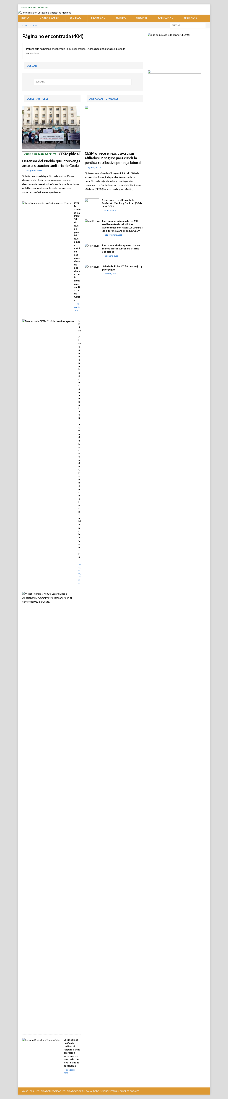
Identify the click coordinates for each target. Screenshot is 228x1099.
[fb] (193, 7)
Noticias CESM (49, 18)
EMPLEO (121, 18)
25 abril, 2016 (110, 273)
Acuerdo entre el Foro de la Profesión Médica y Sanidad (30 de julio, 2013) (122, 203)
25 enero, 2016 (111, 256)
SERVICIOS (190, 18)
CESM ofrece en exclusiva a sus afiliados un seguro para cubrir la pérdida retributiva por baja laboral (113, 158)
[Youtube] (180, 7)
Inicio (25, 18)
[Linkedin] (207, 7)
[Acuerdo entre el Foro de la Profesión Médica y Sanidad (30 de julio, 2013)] (92, 203)
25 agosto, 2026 (33, 170)
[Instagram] (200, 7)
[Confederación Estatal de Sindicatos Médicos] (44, 12)
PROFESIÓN (98, 18)
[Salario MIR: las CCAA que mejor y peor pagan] (92, 267)
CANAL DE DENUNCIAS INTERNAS (102, 1091)
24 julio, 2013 (110, 210)
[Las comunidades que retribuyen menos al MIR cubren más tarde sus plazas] (92, 246)
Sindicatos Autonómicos (34, 7)
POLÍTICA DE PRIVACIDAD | (49, 1091)
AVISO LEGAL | (29, 1091)
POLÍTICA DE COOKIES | (74, 1091)
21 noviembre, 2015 (113, 235)
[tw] (187, 7)
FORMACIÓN (165, 18)
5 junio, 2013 (94, 167)
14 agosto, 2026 (79, 573)
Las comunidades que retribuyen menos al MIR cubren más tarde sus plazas (121, 248)
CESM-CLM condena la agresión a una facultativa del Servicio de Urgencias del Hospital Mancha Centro (79, 438)
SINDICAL (141, 18)
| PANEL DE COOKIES (128, 1091)
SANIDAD (75, 18)
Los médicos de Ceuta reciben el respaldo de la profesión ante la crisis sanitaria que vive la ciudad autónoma (72, 1052)
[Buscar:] (188, 24)
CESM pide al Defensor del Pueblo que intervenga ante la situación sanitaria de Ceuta (51, 160)
